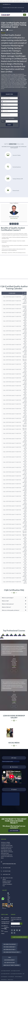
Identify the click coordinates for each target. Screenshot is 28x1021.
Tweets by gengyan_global (7, 761)
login (22, 10)
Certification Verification (7, 922)
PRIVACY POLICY (10, 979)
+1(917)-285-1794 (6, 874)
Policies (2, 933)
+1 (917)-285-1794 (20, 7)
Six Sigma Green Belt (9, 946)
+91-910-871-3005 (13, 7)
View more (4, 908)
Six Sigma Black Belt (9, 949)
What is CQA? (5, 600)
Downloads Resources (6, 918)
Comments (11, 30)
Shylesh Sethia (14, 216)
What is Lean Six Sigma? (7, 597)
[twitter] (15, 224)
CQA (9, 957)
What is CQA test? (6, 607)
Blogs (2, 930)
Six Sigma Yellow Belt (10, 944)
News (26, 10)
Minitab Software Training (11, 965)
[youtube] (17, 224)
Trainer (4, 30)
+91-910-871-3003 (5, 7)
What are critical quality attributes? (10, 610)
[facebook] (10, 224)
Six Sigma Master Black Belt (11, 952)
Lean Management (9, 959)
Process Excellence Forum (6, 927)
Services (6, 931)
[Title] (24, 15)
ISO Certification (9, 962)
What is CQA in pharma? (8, 604)
